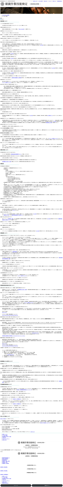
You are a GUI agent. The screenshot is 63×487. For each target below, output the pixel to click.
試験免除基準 (14, 251)
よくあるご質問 (40, 1)
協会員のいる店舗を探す (17, 403)
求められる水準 (21, 29)
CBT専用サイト (50, 115)
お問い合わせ (45, 1)
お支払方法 (4, 437)
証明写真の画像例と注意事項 (16, 77)
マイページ (49, 1)
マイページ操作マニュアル (6, 82)
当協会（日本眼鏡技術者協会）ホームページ (24, 389)
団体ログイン (54, 1)
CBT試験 (12, 72)
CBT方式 (41, 45)
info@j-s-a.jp (32, 431)
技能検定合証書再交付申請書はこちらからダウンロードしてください (13, 335)
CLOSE (2, 19)
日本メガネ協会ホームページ (45, 422)
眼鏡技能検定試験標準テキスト (16, 154)
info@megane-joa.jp (35, 332)
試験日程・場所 (10, 218)
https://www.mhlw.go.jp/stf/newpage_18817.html (10, 315)
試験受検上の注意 (49, 122)
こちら (14, 210)
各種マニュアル (35, 1)
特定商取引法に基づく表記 (6, 161)
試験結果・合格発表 (5, 463)
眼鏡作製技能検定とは (6, 457)
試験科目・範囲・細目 (6, 461)
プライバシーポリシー (6, 438)
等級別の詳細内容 (5, 458)
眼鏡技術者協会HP (59, 1)
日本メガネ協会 (3, 418)
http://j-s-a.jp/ (4, 312)
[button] (31, 467)
